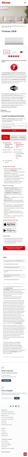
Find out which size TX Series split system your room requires (14, 248)
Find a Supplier (4, 433)
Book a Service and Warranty (7, 411)
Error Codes (4, 422)
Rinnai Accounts (5, 415)
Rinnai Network (4, 435)
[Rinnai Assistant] (25, 454)
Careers (3, 430)
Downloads (22, 137)
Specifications (14, 137)
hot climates (14, 170)
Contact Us (3, 432)
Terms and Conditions (6, 439)
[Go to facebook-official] (10, 406)
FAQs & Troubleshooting (6, 424)
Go (17, 398)
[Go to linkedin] (13, 406)
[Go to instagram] (18, 406)
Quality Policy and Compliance (8, 448)
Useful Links (4, 410)
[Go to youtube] (16, 406)
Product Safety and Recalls (7, 417)
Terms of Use (4, 446)
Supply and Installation (6, 444)
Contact (3, 428)
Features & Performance (5, 137)
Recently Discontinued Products (8, 413)
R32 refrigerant (7, 289)
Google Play (15, 192)
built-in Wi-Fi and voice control (10, 93)
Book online (6, 380)
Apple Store (8, 192)
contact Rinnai (13, 351)
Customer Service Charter (7, 419)
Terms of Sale (4, 441)
